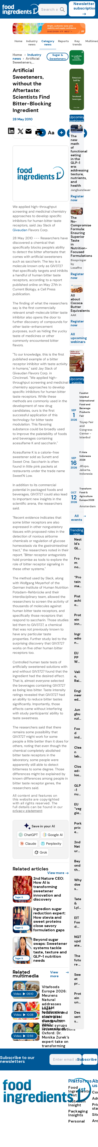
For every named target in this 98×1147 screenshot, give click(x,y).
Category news (47, 42)
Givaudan (20, 230)
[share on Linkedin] (11, 131)
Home (18, 41)
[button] (28, 835)
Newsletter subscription (84, 5)
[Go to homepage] (47, 1102)
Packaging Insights (78, 1113)
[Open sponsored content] (49, 32)
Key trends (77, 42)
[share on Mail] (29, 132)
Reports (63, 41)
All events (76, 518)
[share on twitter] (20, 132)
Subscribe (89, 1059)
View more (55, 873)
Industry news (32, 42)
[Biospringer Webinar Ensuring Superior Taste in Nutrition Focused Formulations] (76, 370)
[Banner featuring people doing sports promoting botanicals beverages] (76, 109)
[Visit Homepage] (21, 17)
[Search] (62, 10)
